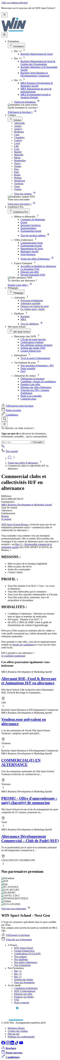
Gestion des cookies (18, 1031)
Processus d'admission (31, 300)
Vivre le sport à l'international (35, 358)
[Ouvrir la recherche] (4, 419)
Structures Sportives (30, 225)
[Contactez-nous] (3, 446)
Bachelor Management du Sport (36, 54)
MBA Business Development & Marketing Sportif (36, 84)
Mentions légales (16, 1028)
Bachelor (25, 316)
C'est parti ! (38, 442)
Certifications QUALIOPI (27, 953)
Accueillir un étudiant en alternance (38, 266)
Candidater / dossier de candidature (38, 381)
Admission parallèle (30, 303)
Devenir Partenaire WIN (32, 274)
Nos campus (20, 956)
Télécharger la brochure (32, 378)
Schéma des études (23, 979)
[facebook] (3, 1043)
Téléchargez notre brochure (19, 405)
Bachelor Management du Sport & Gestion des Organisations (37, 63)
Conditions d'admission (26, 988)
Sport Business (28, 254)
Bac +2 (17, 971)
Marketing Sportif (29, 251)
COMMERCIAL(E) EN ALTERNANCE (20, 762)
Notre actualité (27, 368)
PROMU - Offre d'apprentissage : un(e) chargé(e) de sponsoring (29, 800)
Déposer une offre (29, 272)
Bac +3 (17, 973)
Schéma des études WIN (32, 348)
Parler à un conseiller (31, 396)
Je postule (6, 519)
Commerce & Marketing (32, 219)
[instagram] (8, 1043)
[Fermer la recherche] (4, 424)
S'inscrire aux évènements (19, 939)
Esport (23, 222)
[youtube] (21, 1043)
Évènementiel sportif (30, 231)
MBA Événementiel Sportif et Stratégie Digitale (35, 96)
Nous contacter (21, 1002)
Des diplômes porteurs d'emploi (36, 345)
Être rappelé (12, 451)
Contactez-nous (28, 398)
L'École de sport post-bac (33, 339)
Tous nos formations (24, 982)
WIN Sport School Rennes (14, 524)
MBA (23, 319)
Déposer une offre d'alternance (35, 387)
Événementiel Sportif (31, 245)
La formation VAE (29, 269)
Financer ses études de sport (34, 306)
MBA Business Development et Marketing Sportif (26, 504)
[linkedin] (12, 1043)
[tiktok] (17, 1043)
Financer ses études (24, 996)
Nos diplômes (21, 959)
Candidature (12, 414)
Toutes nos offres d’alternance (23, 462)
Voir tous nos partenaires (13, 908)
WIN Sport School (23, 948)
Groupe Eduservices (30, 350)
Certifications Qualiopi (31, 342)
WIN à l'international (24, 991)
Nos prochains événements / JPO (37, 365)
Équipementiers (28, 228)
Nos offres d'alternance (25, 962)
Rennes (5, 516)
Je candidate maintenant (13, 655)
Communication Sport (31, 242)
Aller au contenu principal (14, 2)
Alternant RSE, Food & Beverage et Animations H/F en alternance (28, 681)
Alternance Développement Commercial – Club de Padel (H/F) (30, 838)
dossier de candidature (23, 644)
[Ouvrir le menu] (4, 34)
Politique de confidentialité (21, 1036)
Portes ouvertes (13, 410)
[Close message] (4, 14)
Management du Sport (31, 248)
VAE (16, 999)
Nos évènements (22, 965)
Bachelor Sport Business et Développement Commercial (34, 74)
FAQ (23, 371)
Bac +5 (17, 976)
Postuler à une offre (30, 384)
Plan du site (13, 1034)
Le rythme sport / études (32, 309)
